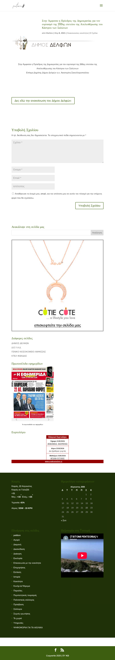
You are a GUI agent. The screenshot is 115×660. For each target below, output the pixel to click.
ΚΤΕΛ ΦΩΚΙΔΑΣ (19, 356)
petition (17, 535)
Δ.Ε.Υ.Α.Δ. (16, 347)
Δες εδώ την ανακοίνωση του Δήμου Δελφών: (43, 100)
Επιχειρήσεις (19, 567)
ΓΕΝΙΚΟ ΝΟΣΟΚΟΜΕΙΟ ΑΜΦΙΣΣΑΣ (29, 351)
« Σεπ (63, 520)
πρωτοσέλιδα (28, 424)
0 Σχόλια (93, 33)
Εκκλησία (17, 558)
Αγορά (16, 540)
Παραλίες (17, 590)
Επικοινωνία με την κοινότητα (27, 563)
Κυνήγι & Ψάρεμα (21, 586)
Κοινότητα (18, 581)
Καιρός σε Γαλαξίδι (21, 489)
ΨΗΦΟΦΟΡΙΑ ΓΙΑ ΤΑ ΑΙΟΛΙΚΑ (28, 627)
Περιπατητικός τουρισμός (25, 595)
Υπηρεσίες (18, 623)
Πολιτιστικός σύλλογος (23, 600)
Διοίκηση (17, 553)
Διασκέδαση (19, 549)
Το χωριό (17, 618)
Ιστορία (16, 577)
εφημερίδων (39, 424)
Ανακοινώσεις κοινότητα (77, 33)
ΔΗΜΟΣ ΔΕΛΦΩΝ (20, 343)
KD (67, 655)
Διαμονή (17, 544)
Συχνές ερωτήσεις (21, 613)
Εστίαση (17, 572)
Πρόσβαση (18, 604)
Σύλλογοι (17, 609)
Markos (49, 33)
